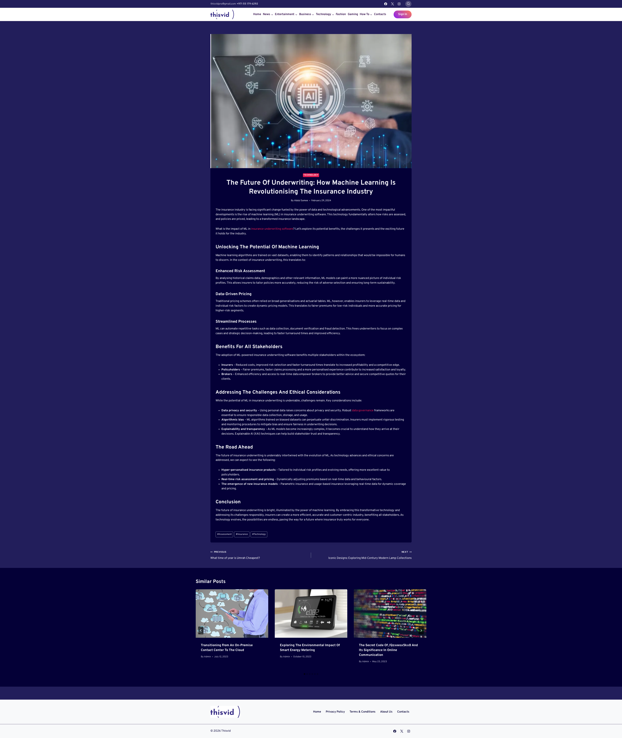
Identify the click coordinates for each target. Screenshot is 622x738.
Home (257, 14)
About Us (386, 712)
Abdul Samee (301, 200)
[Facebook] (386, 4)
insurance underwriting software (272, 229)
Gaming (353, 14)
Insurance (242, 534)
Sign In (402, 14)
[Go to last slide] (200, 630)
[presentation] (232, 613)
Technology (311, 175)
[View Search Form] (408, 4)
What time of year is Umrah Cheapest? (235, 555)
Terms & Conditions (362, 712)
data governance (363, 410)
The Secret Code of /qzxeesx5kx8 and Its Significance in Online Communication (388, 650)
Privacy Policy (335, 712)
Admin (207, 656)
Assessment (224, 534)
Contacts (380, 14)
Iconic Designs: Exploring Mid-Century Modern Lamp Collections (370, 555)
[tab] (304, 674)
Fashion (341, 14)
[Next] (421, 630)
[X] (392, 4)
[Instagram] (399, 4)
